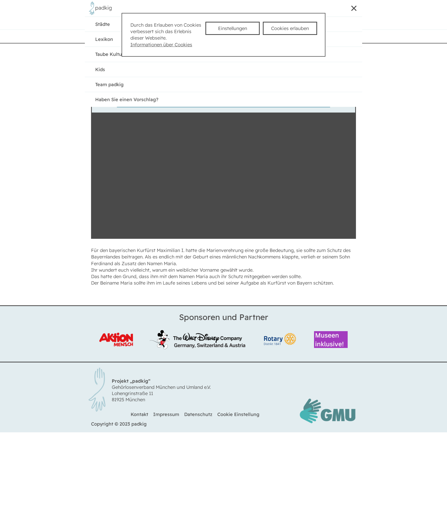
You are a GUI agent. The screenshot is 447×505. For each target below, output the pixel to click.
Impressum (166, 416)
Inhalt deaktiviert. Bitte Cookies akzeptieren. (223, 101)
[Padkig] (101, 14)
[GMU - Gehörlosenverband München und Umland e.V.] (327, 424)
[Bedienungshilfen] (324, 9)
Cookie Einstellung (238, 416)
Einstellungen (232, 28)
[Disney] (198, 340)
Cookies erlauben (290, 28)
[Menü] (352, 9)
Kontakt (139, 416)
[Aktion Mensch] (118, 340)
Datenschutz (198, 416)
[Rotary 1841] (281, 340)
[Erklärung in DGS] (338, 9)
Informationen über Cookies (161, 45)
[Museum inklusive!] (329, 340)
